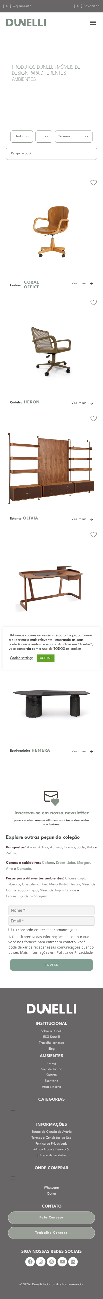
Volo (90, 847)
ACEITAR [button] (46, 658)
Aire (9, 869)
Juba (71, 863)
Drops (61, 863)
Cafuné (48, 863)
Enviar (51, 964)
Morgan (83, 863)
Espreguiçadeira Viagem (26, 896)
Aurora (56, 847)
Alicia (31, 847)
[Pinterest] (51, 1261)
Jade (81, 847)
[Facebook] (30, 1261)
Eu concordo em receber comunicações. (45, 930)
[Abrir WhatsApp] (90, 1286)
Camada (24, 869)
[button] (93, 22)
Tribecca (13, 884)
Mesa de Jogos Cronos (58, 890)
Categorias (51, 1100)
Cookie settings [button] (21, 658)
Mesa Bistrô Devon (64, 884)
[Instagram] (41, 1261)
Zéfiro (11, 853)
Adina (43, 847)
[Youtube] (62, 1261)
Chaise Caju (75, 878)
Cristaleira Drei (34, 884)
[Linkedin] (73, 1261)
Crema (69, 847)
